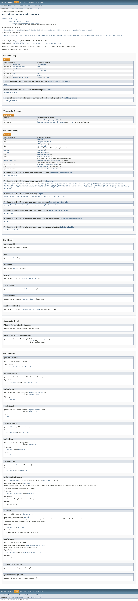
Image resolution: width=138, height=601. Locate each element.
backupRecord (41, 64)
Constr (16, 8)
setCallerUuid (122, 185)
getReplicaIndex (22, 185)
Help (41, 2)
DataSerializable (20, 30)
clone (6, 196)
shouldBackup (54, 205)
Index (37, 2)
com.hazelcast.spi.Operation (13, 20)
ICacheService (17, 69)
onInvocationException (45, 160)
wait (54, 196)
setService (66, 187)
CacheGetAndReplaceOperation (52, 35)
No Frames (28, 6)
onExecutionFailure (64, 185)
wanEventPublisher (43, 77)
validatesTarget (123, 187)
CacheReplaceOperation (115, 35)
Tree (25, 2)
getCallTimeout (50, 184)
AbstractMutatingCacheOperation (48, 120)
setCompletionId (42, 166)
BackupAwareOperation (49, 30)
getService (33, 185)
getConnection (62, 184)
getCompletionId (42, 144)
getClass (26, 196)
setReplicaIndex (55, 187)
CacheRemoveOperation (99, 35)
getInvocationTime (74, 184)
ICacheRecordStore (18, 66)
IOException (34, 394)
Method (21, 8)
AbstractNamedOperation (18, 42)
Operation (47, 90)
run (104, 185)
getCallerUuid (30, 184)
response (40, 75)
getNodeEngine (96, 184)
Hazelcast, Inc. (13, 599)
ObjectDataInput (52, 164)
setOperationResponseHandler (26, 187)
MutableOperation (9, 30)
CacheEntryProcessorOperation (13, 35)
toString (14, 175)
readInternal (41, 164)
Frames (21, 6)
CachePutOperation (86, 35)
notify (40, 196)
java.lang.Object (7, 18)
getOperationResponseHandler (112, 184)
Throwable (46, 156)
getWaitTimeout (43, 185)
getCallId (40, 184)
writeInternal (41, 169)
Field (12, 8)
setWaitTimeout (103, 187)
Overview (3, 2)
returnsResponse (96, 185)
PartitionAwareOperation (86, 30)
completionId (41, 71)
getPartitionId (9, 185)
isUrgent (53, 185)
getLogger (86, 184)
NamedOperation (73, 30)
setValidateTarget (90, 187)
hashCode (34, 196)
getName (7, 175)
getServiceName (42, 152)
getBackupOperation (27, 205)
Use (21, 2)
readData (86, 185)
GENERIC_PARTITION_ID (11, 92)
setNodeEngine (9, 187)
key (38, 73)
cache (38, 66)
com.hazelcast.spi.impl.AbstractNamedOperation (26, 23)
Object (14, 75)
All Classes (38, 6)
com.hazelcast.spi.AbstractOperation (19, 21)
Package (10, 2)
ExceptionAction (10, 160)
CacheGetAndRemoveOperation (33, 35)
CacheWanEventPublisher (20, 77)
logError (40, 156)
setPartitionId (43, 187)
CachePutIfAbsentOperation (71, 35)
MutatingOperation (61, 30)
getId (6, 221)
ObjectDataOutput (53, 169)
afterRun (7, 184)
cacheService (41, 69)
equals (12, 196)
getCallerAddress (18, 184)
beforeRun (40, 139)
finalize (19, 196)
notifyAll (47, 196)
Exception (32, 444)
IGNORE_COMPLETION (10, 101)
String (62, 122)
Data (13, 73)
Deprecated (30, 2)
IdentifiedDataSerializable (33, 30)
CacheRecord (16, 64)
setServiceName (76, 187)
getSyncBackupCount (43, 154)
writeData (7, 188)
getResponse (41, 150)
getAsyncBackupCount (44, 142)
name (5, 84)
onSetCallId (77, 185)
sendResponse (111, 185)
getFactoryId (41, 146)
